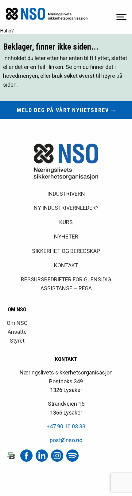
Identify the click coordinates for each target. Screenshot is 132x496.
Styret (17, 340)
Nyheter (66, 236)
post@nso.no (66, 440)
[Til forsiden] (47, 14)
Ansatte (17, 332)
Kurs (66, 222)
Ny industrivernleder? (66, 208)
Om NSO (17, 323)
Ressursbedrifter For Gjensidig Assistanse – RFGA (66, 283)
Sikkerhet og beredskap (66, 251)
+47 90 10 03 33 (66, 426)
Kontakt (66, 265)
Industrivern (66, 193)
